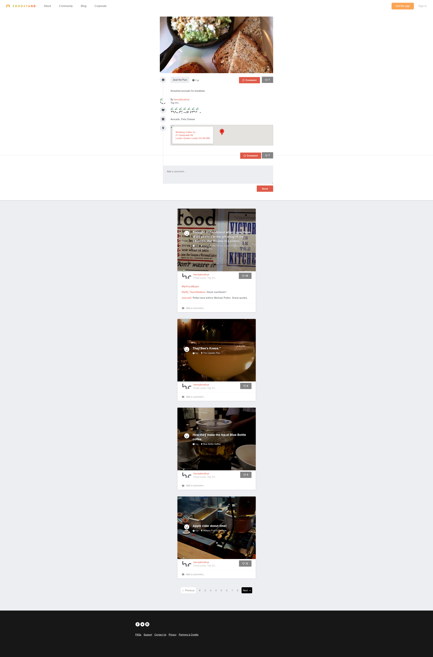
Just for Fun (180, 79)
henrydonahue (181, 99)
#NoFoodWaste (190, 286)
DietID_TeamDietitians (194, 292)
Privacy (172, 634)
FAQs (138, 634)
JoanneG (186, 297)
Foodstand (20, 6)
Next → (247, 590)
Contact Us (160, 634)
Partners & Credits (188, 634)
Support (148, 634)
